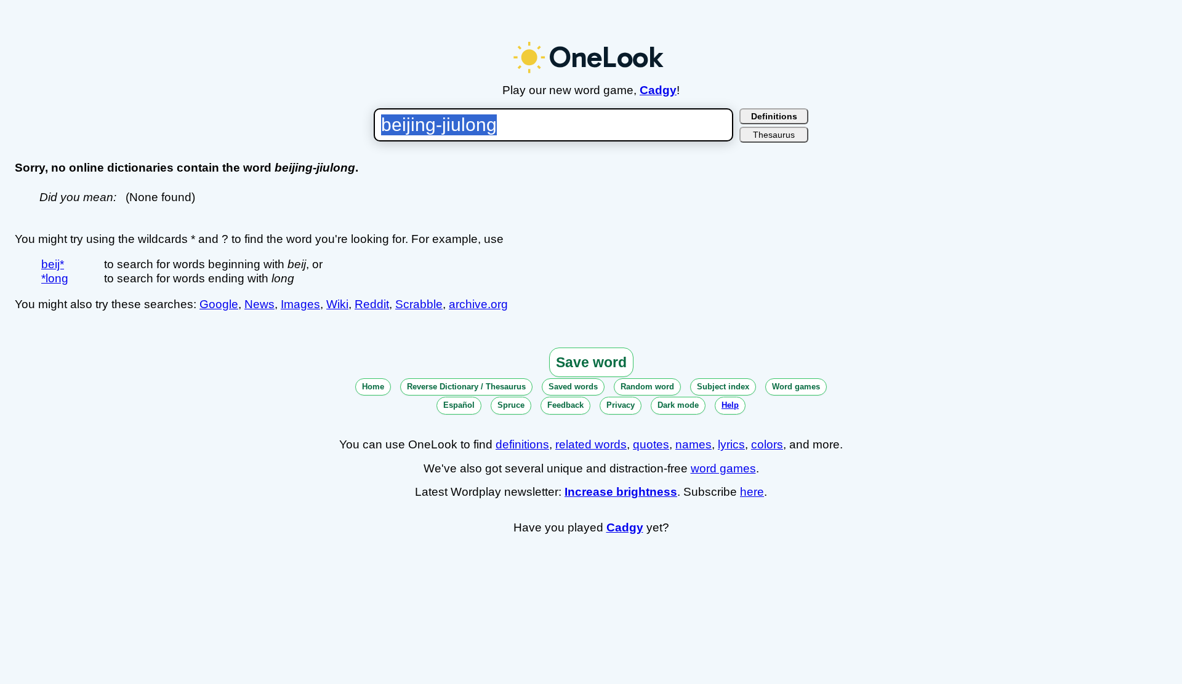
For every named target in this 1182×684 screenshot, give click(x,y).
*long (54, 278)
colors (767, 444)
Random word (647, 386)
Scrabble (419, 304)
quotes (651, 444)
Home (373, 386)
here (752, 491)
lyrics (731, 444)
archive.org (478, 304)
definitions (522, 444)
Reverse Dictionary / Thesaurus (466, 386)
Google (218, 304)
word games (723, 468)
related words (591, 444)
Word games (796, 386)
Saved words (573, 386)
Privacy (620, 405)
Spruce (511, 405)
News (259, 304)
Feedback (565, 405)
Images (300, 304)
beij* (52, 264)
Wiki (337, 304)
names (693, 444)
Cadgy (658, 90)
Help (730, 405)
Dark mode (678, 405)
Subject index (723, 386)
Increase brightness (621, 491)
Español (459, 405)
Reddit (372, 304)
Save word (591, 362)
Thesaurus (774, 135)
